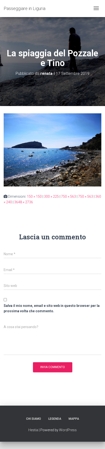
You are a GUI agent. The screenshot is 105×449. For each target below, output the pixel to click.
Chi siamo (33, 418)
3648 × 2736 (23, 202)
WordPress (68, 430)
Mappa (74, 418)
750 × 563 (68, 196)
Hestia (33, 430)
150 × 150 (34, 196)
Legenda (54, 418)
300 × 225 (51, 196)
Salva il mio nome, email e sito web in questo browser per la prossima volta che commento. (52, 308)
